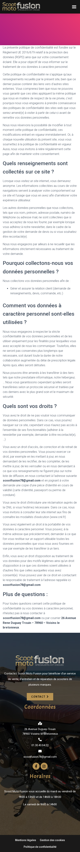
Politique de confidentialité (40, 846)
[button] (74, 7)
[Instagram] (44, 766)
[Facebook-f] (36, 766)
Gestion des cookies (52, 840)
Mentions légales (25, 840)
